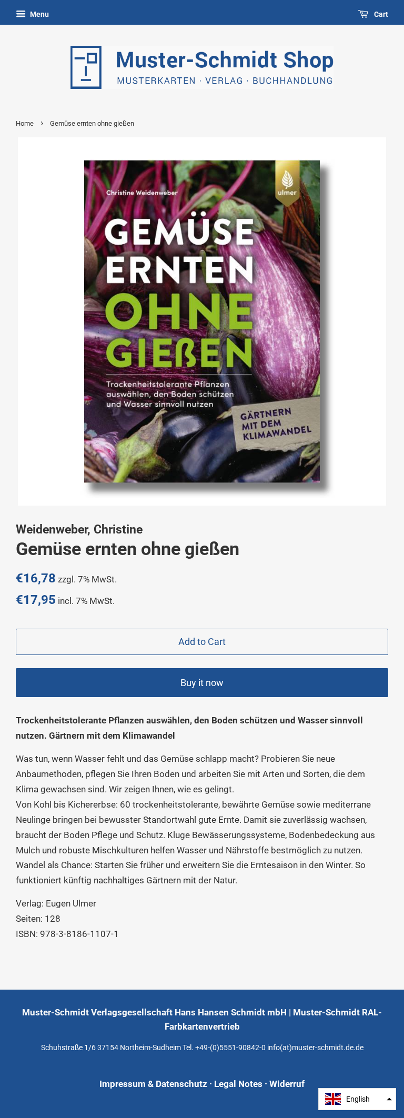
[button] (357, 1099)
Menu (38, 14)
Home (25, 123)
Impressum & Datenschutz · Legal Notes (180, 1084)
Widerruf (287, 1084)
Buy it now (202, 682)
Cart (380, 14)
